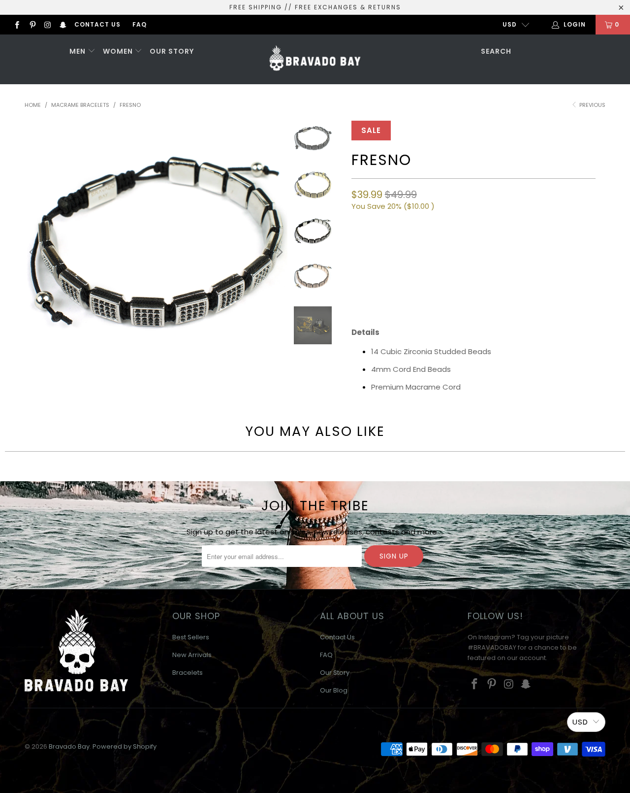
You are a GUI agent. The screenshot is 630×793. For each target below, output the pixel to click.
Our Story (334, 672)
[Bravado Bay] (315, 59)
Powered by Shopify (125, 746)
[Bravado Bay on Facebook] (16, 24)
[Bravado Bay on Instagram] (47, 24)
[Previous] (34, 252)
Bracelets (187, 672)
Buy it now (532, 284)
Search (496, 51)
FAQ (139, 24)
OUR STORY (172, 51)
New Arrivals (192, 655)
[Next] (278, 252)
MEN (78, 51)
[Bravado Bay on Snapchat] (63, 24)
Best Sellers (190, 637)
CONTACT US (97, 24)
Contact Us (337, 637)
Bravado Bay (69, 746)
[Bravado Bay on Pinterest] (32, 24)
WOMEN (119, 51)
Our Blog (333, 690)
